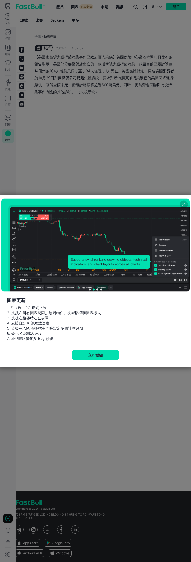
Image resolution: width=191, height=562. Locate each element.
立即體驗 (95, 355)
